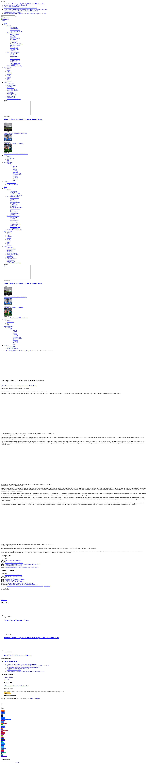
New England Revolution (16, 43)
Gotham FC (9, 86)
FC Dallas (12, 54)
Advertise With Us (11, 183)
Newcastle (15, 176)
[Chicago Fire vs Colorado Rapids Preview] (27, 377)
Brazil (8, 75)
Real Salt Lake (13, 61)
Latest (34, 385)
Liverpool (15, 172)
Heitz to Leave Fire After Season (12, 6)
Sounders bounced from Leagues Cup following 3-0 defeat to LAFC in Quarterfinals (24, 4)
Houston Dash (10, 88)
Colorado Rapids (14, 53)
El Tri (8, 71)
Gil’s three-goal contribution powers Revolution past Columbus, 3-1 (23, 667)
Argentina (9, 72)
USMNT (9, 68)
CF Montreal (13, 42)
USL (8, 161)
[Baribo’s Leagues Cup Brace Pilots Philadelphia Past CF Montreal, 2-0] (12, 633)
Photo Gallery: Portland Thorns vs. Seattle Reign (23, 119)
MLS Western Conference (13, 52)
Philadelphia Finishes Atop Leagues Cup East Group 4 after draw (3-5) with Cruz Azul (25, 13)
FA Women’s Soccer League (14, 99)
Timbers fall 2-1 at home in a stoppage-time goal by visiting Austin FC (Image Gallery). (28, 665)
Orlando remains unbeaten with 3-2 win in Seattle (16, 154)
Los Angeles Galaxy (15, 59)
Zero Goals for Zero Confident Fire (13, 565)
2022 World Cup (8, 67)
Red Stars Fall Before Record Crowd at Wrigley (15, 133)
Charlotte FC (13, 35)
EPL (11, 165)
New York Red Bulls (15, 45)
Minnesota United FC (15, 60)
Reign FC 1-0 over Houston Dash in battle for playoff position (22, 664)
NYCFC (12, 46)
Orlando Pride (10, 93)
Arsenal (15, 166)
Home (5, 23)
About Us (6, 181)
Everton (15, 169)
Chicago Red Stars (11, 85)
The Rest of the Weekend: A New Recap (13, 143)
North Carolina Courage (12, 90)
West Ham (15, 178)
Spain (8, 79)
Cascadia (9, 26)
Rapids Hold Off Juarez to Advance (12, 12)
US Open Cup (10, 158)
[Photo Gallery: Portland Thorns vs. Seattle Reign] (17, 114)
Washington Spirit (11, 97)
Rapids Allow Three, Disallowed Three (14, 582)
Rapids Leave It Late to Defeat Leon (13, 576)
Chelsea (15, 167)
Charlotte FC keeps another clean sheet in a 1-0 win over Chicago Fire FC (23, 564)
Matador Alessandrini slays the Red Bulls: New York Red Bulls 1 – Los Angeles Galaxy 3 (28, 586)
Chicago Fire (13, 37)
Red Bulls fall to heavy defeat (14, 670)
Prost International (8, 162)
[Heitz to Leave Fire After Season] (12, 615)
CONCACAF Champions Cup (14, 66)
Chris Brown (5, 385)
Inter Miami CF (13, 41)
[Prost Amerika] (5, 17)
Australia (9, 74)
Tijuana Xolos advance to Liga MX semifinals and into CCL (23, 584)
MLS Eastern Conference (13, 32)
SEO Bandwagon (35, 698)
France (8, 78)
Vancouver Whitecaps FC (16, 31)
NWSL (5, 82)
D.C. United (13, 39)
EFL (14, 180)
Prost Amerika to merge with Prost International (15, 5)
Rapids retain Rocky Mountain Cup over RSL (18, 668)
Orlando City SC (14, 48)
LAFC (11, 57)
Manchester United (17, 174)
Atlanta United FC (14, 34)
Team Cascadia (13, 27)
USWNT (9, 159)
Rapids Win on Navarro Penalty (12, 580)
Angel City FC (10, 83)
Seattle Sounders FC (15, 30)
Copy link (17, 762)
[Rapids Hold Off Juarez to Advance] (12, 650)
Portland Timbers (14, 28)
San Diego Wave (11, 96)
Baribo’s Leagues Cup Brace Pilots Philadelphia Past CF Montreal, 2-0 (21, 10)
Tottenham (15, 177)
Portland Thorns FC (11, 94)
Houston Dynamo (14, 56)
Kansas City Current (12, 89)
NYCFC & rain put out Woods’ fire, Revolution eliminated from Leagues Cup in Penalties (25, 9)
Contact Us (6, 679)
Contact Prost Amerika (12, 184)
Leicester (15, 170)
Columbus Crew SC (15, 38)
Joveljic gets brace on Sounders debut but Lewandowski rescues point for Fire (25, 671)
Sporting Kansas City (15, 64)
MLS (5, 24)
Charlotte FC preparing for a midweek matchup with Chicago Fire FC (21, 567)
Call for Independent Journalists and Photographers (16, 685)
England (9, 77)
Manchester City (17, 173)
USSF (5, 155)
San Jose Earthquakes (15, 63)
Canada (8, 70)
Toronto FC (12, 50)
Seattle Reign (10, 92)
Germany (9, 81)
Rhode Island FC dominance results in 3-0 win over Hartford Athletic (20, 8)
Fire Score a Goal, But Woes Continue (14, 563)
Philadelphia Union (14, 49)
